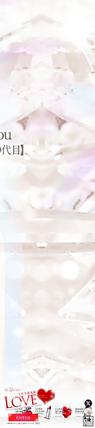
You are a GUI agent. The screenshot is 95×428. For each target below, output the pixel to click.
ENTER (23, 417)
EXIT (38, 423)
